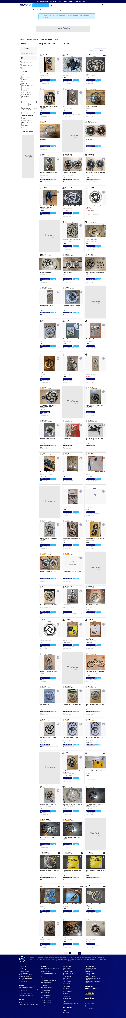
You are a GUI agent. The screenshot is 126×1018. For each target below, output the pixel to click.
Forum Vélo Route (89, 971)
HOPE (24, 81)
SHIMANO (26, 77)
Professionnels (27, 65)
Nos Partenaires (23, 1002)
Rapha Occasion (66, 993)
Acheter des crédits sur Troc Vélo (48, 973)
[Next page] (79, 953)
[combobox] (28, 58)
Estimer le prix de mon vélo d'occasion (50, 968)
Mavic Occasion (66, 988)
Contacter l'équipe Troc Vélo (25, 978)
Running (87, 10)
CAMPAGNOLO (27, 86)
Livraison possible (28, 113)
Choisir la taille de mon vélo (25, 993)
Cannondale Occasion (68, 973)
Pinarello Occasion (67, 991)
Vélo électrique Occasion (46, 987)
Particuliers (27, 62)
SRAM (25, 79)
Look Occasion (66, 986)
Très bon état (27, 123)
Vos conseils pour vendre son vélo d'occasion (93, 982)
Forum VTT (87, 975)
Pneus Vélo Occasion (46, 1000)
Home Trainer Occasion (46, 1005)
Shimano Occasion (67, 998)
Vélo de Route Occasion (46, 982)
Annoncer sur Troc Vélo (24, 1001)
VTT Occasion (44, 985)
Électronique (77, 10)
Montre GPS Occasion (46, 994)
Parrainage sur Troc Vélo (90, 968)
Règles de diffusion (23, 973)
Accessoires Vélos (51, 10)
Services (104, 10)
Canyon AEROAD (67, 1014)
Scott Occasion (66, 996)
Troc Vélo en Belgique (90, 970)
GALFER (25, 88)
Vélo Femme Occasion (46, 997)
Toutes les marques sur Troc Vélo (71, 1003)
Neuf (25, 118)
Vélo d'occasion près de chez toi (48, 980)
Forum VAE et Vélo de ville (91, 976)
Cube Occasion (66, 978)
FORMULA (26, 92)
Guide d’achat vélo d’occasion (26, 992)
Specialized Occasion (68, 1000)
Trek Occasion (66, 1001)
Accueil (22, 39)
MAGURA (26, 83)
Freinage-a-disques (46, 39)
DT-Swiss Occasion (67, 980)
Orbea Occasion (66, 990)
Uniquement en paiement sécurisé (29, 109)
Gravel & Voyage (73, 1)
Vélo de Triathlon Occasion (47, 984)
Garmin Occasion (67, 981)
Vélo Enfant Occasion (46, 995)
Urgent (24, 68)
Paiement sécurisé (45, 971)
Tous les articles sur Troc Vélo (26, 987)
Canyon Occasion (67, 975)
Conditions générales (24, 971)
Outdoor (95, 10)
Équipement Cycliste (65, 10)
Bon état (26, 125)
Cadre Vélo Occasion (46, 1002)
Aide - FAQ (21, 980)
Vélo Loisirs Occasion (46, 990)
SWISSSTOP (26, 94)
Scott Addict (66, 1012)
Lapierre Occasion (67, 985)
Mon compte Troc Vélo (24, 970)
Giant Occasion (66, 983)
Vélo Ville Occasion (45, 992)
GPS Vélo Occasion (45, 1004)
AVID (24, 90)
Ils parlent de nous (23, 981)
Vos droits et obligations (25, 976)
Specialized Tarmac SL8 (68, 1009)
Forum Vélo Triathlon (90, 973)
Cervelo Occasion (67, 976)
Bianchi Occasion (67, 968)
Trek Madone (66, 1010)
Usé (24, 127)
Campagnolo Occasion (68, 971)
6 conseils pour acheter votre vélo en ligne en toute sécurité (29, 989)
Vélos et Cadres (24, 10)
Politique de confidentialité (25, 975)
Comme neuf (27, 120)
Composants (29, 39)
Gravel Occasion (45, 989)
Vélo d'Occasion (44, 979)
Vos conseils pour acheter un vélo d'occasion (93, 979)
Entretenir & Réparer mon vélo (26, 995)
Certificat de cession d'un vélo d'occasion (28, 1004)
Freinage (36, 39)
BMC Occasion (66, 970)
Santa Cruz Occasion (68, 995)
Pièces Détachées (37, 10)
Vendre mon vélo (45, 970)
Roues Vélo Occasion (46, 999)
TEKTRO (25, 97)
